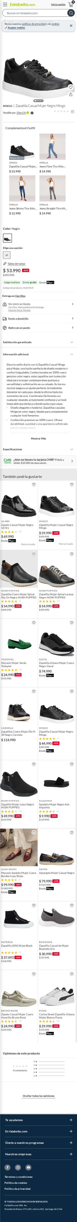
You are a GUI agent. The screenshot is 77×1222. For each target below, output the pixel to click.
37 (6, 255)
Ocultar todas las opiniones (38, 1095)
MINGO (7, 105)
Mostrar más (38, 438)
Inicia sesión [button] (58, 4)
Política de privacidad (17, 1188)
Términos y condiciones (18, 1176)
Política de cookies (15, 1182)
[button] (38, 13)
